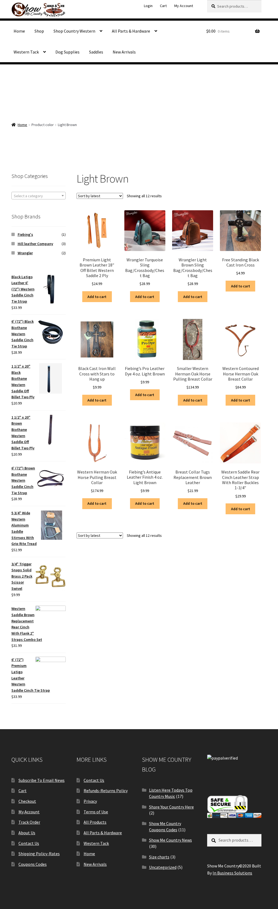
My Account (183, 5)
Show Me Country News (170, 840)
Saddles (96, 52)
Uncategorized (162, 867)
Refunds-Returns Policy (106, 790)
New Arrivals (124, 52)
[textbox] (38, 196)
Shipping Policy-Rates (39, 853)
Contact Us (28, 843)
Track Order (29, 822)
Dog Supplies (67, 52)
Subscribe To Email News (41, 780)
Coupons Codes (32, 864)
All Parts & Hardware (131, 31)
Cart (163, 5)
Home (19, 31)
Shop (39, 31)
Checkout (27, 801)
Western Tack (26, 52)
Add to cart (96, 296)
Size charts (159, 857)
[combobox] (38, 195)
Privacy (90, 801)
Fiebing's (25, 234)
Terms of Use (96, 811)
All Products (95, 822)
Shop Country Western (74, 31)
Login (148, 5)
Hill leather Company (35, 243)
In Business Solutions (232, 873)
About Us (26, 832)
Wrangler (25, 252)
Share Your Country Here (171, 807)
